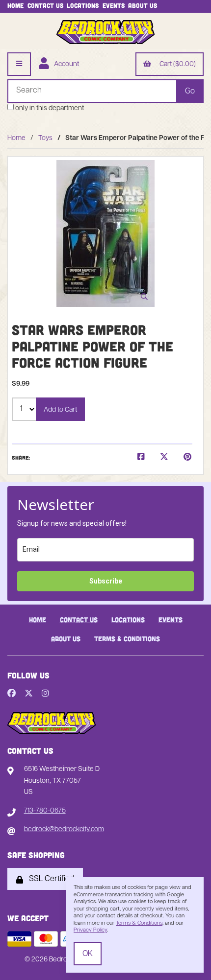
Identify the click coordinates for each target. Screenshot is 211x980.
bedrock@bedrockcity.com (64, 829)
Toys (45, 138)
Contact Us (45, 5)
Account (65, 64)
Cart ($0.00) (176, 64)
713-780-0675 (45, 811)
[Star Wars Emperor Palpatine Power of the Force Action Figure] (105, 233)
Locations (83, 5)
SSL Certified (49, 879)
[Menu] (19, 64)
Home (15, 5)
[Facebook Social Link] (11, 694)
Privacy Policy (90, 930)
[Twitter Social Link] (29, 694)
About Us (142, 5)
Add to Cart (60, 410)
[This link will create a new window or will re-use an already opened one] (141, 458)
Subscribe (105, 581)
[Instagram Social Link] (45, 694)
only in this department (49, 108)
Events (114, 5)
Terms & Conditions (127, 638)
